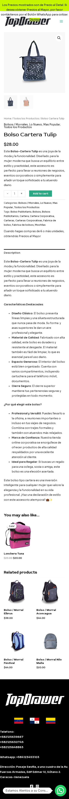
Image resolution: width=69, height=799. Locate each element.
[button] (59, 37)
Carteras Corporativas (28, 220)
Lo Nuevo (35, 124)
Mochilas (40, 224)
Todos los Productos (26, 118)
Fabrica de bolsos (23, 224)
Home (7, 118)
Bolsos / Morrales (16, 124)
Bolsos (37, 211)
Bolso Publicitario (21, 211)
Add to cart (40, 193)
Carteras (9, 220)
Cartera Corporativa (42, 216)
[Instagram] (37, 786)
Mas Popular (51, 124)
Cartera (24, 216)
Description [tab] (12, 252)
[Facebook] (31, 786)
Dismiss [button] (34, 19)
